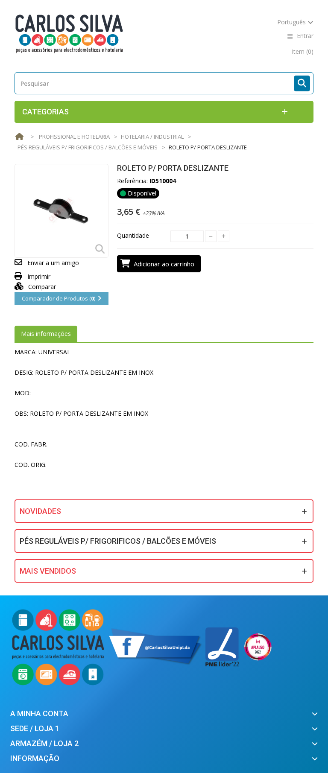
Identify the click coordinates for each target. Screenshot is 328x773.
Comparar (41, 287)
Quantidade (133, 235)
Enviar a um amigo (53, 263)
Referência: (132, 181)
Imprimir (38, 276)
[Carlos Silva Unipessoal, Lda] (69, 33)
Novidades (40, 511)
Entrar (305, 36)
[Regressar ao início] (19, 136)
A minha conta (39, 713)
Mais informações (46, 334)
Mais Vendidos (48, 570)
